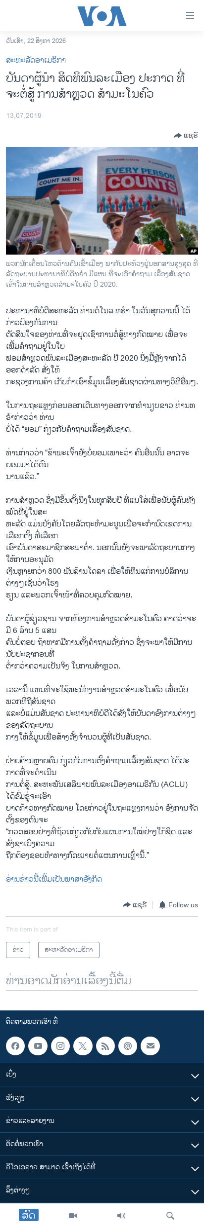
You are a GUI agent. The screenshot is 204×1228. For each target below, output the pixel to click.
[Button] (186, 136)
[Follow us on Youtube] (37, 1046)
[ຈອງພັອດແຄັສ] (150, 1046)
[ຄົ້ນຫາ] (170, 1215)
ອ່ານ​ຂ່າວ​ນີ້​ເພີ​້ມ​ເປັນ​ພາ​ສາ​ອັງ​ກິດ (54, 879)
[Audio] (121, 1215)
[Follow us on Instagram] (60, 1046)
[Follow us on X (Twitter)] (82, 1046)
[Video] (73, 1215)
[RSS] (105, 1046)
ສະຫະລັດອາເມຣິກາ (36, 60)
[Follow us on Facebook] (15, 1046)
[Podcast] (127, 1046)
